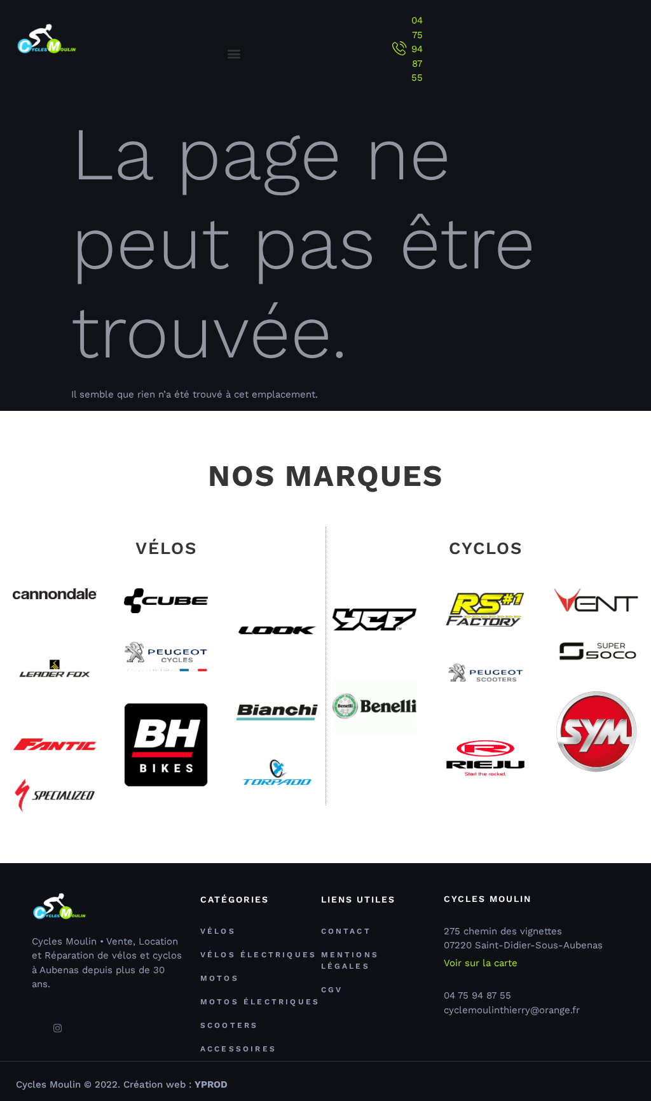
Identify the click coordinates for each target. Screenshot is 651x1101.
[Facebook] (35, 1022)
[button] (234, 53)
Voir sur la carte (480, 963)
